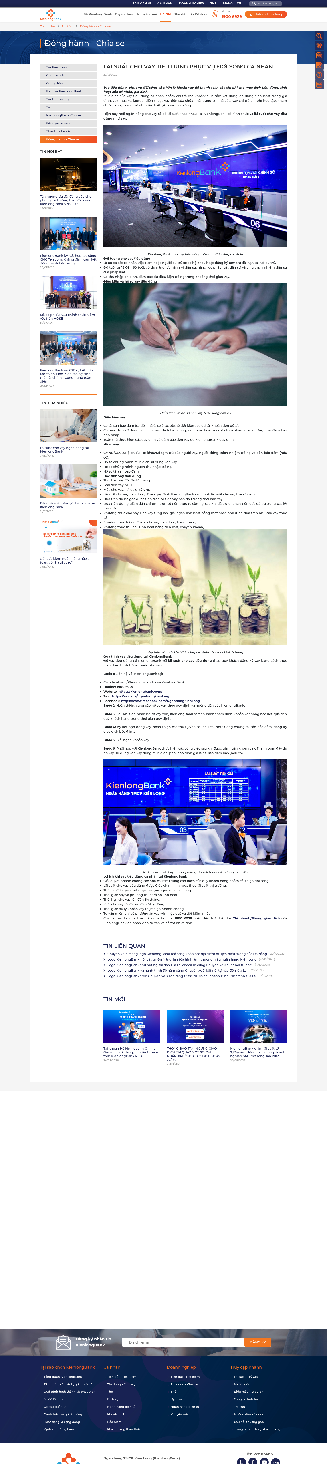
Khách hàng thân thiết (124, 1429)
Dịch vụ (113, 1399)
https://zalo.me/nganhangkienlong (140, 696)
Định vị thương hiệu (59, 1429)
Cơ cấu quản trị (55, 1406)
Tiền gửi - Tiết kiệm (121, 1376)
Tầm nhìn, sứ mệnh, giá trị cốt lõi (68, 1384)
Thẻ (213, 3)
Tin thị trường (57, 99)
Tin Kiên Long (57, 67)
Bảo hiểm (114, 1422)
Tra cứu (239, 1406)
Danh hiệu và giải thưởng (63, 1414)
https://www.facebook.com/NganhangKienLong (160, 701)
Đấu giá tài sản (58, 123)
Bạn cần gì (141, 3)
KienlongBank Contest (64, 115)
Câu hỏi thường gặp (249, 1422)
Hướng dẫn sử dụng (249, 1414)
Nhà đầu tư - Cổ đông (191, 14)
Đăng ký (258, 1342)
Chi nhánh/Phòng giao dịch (256, 918)
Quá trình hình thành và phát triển (69, 1391)
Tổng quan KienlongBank (63, 1376)
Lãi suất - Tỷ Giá (246, 1376)
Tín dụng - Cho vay (121, 1384)
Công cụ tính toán (247, 1399)
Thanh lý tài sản (58, 131)
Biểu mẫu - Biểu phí (249, 1391)
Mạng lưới (232, 3)
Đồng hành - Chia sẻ (62, 139)
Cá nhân (164, 3)
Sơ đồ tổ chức (54, 1399)
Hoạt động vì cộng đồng (62, 1422)
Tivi (49, 107)
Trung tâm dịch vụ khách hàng (257, 1429)
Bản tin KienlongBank (64, 91)
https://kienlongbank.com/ (140, 692)
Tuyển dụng (125, 14)
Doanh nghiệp (191, 3)
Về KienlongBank (98, 14)
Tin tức (165, 14)
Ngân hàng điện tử (121, 1406)
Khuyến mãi (147, 14)
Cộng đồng (55, 83)
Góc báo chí (55, 75)
